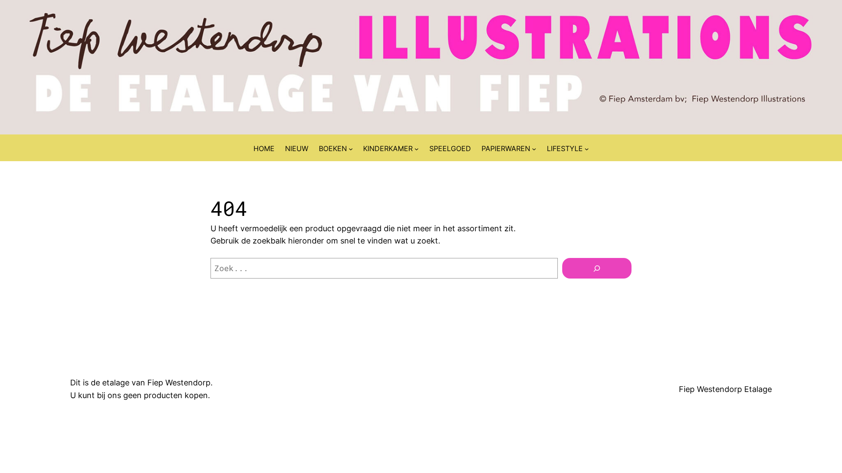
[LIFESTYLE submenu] (587, 149)
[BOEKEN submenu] (351, 149)
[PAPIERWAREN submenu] (534, 149)
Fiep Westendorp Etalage (725, 389)
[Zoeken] (597, 268)
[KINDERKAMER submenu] (416, 149)
